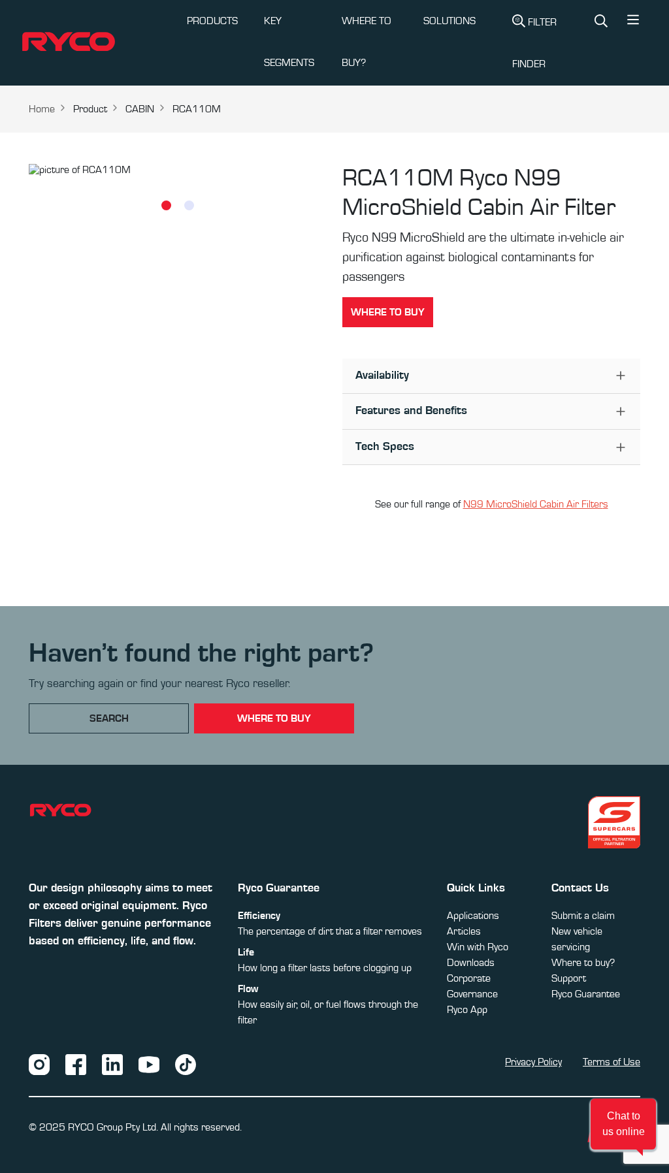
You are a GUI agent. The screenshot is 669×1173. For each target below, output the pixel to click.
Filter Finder (534, 43)
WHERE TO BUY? (366, 42)
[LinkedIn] (112, 1064)
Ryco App (467, 1009)
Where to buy (388, 312)
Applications (473, 915)
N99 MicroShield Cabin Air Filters (535, 504)
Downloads (471, 962)
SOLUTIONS (449, 21)
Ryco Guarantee (585, 994)
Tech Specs (384, 447)
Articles (464, 931)
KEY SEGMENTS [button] (289, 42)
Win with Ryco (477, 947)
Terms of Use (611, 1062)
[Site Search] (601, 22)
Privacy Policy (533, 1062)
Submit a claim (583, 915)
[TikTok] (185, 1064)
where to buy (274, 718)
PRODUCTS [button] (212, 21)
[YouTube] (149, 1064)
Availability (382, 375)
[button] (633, 23)
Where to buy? (583, 962)
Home (42, 109)
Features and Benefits (411, 411)
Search (109, 718)
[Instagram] (39, 1064)
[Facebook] (75, 1064)
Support (568, 978)
